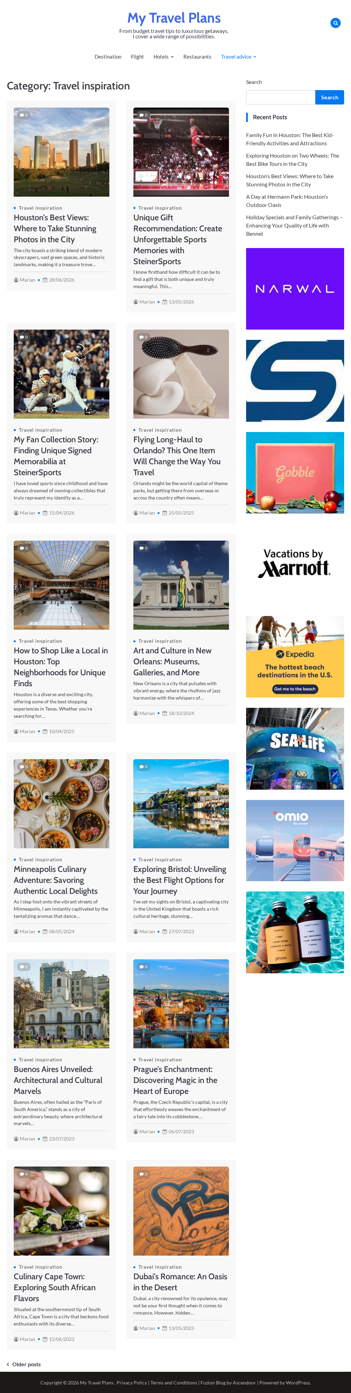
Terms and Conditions (173, 1382)
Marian (27, 280)
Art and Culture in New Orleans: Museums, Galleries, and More (172, 661)
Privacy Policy (132, 1382)
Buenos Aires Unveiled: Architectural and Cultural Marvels (58, 1080)
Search (254, 81)
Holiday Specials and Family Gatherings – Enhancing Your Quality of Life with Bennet (294, 225)
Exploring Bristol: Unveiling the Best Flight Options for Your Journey (179, 880)
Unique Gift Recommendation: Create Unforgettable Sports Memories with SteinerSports (177, 239)
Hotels (161, 56)
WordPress (298, 1382)
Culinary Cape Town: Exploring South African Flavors (55, 1287)
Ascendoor (244, 1382)
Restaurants (197, 56)
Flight (137, 56)
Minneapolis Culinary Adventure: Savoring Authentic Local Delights (56, 880)
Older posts (26, 1364)
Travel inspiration (40, 208)
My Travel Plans (174, 17)
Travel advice (236, 56)
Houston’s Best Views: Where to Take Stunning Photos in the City (55, 228)
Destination (108, 56)
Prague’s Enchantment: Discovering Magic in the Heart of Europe (175, 1080)
